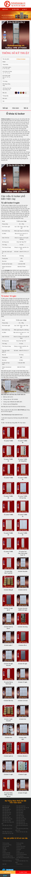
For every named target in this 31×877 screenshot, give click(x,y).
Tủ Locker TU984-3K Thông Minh (22, 460)
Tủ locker (18, 849)
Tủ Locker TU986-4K (8, 534)
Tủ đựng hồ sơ (20, 853)
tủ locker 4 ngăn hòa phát (8, 719)
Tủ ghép (5, 849)
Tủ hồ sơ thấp (19, 843)
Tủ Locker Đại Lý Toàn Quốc (8, 683)
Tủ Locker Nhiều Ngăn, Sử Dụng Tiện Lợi (8, 794)
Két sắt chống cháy (21, 819)
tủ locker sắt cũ (23, 645)
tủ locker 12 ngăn (22, 682)
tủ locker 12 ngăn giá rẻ (8, 609)
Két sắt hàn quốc (7, 814)
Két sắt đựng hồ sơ (7, 828)
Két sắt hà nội (19, 811)
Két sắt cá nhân (20, 817)
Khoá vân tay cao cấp (21, 832)
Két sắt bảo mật (6, 817)
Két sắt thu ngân (7, 820)
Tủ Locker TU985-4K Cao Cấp (22, 497)
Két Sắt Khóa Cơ (20, 822)
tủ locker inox (22, 719)
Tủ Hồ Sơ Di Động (7, 861)
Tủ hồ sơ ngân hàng (8, 856)
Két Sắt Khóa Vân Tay (22, 823)
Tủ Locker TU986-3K (8, 497)
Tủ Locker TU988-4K (8, 552)
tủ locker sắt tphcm (23, 756)
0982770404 (23, 872)
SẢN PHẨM (16, 9)
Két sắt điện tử (6, 811)
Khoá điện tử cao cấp (8, 833)
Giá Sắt (4, 864)
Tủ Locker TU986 (8, 514)
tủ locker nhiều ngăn (22, 738)
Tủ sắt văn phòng (7, 844)
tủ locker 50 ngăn (22, 663)
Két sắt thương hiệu (7, 819)
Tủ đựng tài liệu (6, 853)
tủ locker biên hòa (8, 700)
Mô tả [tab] (26, 108)
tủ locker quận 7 (8, 645)
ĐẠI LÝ (25, 9)
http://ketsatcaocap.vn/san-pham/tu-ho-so (12, 414)
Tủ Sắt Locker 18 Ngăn (21, 320)
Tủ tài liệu (18, 844)
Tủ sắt (18, 851)
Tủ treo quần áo (20, 848)
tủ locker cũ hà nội (22, 700)
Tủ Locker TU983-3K (8, 460)
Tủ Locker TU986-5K (22, 534)
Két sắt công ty (20, 815)
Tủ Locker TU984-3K (22, 478)
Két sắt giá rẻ (19, 814)
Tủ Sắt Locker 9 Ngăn (22, 221)
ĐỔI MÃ (6, 9)
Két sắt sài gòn (6, 806)
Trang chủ (8, 872)
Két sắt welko (19, 812)
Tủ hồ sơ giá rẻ (6, 854)
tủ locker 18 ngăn (22, 793)
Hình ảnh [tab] (15, 108)
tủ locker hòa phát (22, 571)
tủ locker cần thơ (22, 590)
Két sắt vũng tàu (7, 809)
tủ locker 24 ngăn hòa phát (8, 664)
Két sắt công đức (20, 820)
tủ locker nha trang (23, 626)
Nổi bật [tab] (5, 108)
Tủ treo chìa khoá (20, 846)
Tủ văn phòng (19, 856)
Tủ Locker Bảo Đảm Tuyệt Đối (8, 572)
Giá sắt (4, 848)
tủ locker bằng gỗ (8, 590)
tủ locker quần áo (8, 756)
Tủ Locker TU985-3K (22, 515)
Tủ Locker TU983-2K (22, 441)
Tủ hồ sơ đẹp (6, 843)
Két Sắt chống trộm (7, 832)
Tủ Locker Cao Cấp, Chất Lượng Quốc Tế (22, 553)
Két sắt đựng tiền (7, 812)
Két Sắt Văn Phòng (7, 825)
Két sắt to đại (6, 815)
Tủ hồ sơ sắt (6, 846)
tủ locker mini (8, 737)
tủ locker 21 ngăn (8, 774)
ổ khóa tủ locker (5, 119)
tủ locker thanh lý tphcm (8, 627)
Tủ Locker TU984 (8, 477)
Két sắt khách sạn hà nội (22, 807)
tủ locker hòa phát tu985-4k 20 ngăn (22, 609)
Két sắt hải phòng (20, 806)
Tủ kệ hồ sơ (19, 864)
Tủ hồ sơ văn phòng (21, 854)
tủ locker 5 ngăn (23, 774)
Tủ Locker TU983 (8, 441)
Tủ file (4, 851)
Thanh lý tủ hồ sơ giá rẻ (8, 857)
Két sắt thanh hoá (20, 809)
